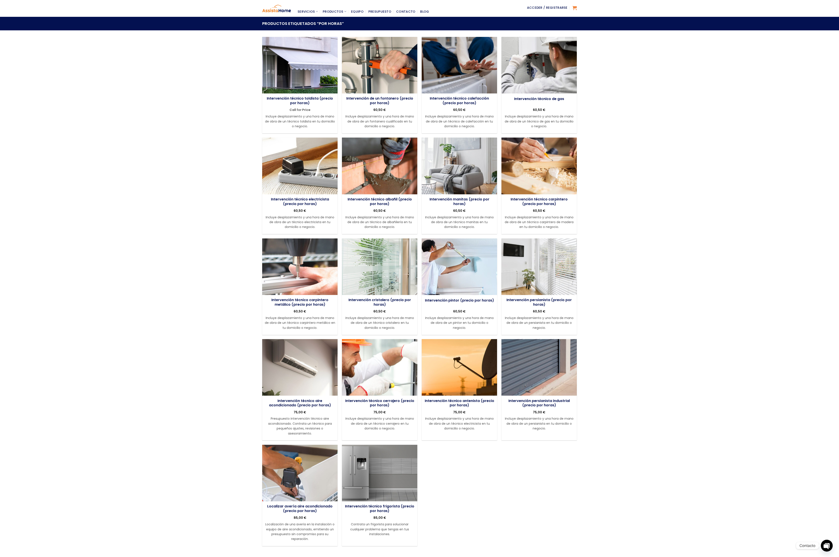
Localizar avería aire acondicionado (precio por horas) (300, 508)
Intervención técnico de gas (539, 99)
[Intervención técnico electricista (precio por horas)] (300, 166)
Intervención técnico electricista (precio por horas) (300, 201)
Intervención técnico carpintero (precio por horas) (539, 201)
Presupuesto (379, 11)
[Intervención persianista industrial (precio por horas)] (539, 367)
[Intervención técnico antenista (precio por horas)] (459, 367)
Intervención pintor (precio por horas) (459, 300)
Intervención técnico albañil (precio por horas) (380, 201)
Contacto (405, 11)
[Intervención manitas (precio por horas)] (459, 166)
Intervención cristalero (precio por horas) (379, 302)
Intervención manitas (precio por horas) (459, 201)
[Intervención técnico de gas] (539, 65)
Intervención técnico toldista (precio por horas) (300, 100)
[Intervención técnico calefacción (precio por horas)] (459, 65)
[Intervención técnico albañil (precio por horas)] (379, 166)
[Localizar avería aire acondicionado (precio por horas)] (300, 473)
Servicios (306, 11)
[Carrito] (574, 8)
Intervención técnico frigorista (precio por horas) (379, 508)
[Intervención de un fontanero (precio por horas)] (379, 65)
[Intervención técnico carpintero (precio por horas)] (539, 166)
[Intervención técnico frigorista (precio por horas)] (379, 473)
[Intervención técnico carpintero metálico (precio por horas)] (300, 266)
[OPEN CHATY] (827, 546)
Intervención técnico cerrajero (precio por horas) (379, 403)
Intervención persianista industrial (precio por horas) (539, 403)
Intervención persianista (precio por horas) (539, 302)
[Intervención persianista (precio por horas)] (539, 266)
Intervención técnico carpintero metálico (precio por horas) (299, 302)
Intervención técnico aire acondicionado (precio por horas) (300, 403)
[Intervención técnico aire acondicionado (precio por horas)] (300, 367)
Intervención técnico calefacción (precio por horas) (459, 100)
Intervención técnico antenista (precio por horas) (459, 403)
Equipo (357, 11)
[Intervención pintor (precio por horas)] (459, 266)
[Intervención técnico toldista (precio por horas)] (300, 65)
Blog (424, 11)
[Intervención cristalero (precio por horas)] (379, 266)
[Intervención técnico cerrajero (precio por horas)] (379, 367)
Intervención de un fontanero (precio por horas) (379, 100)
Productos (333, 11)
